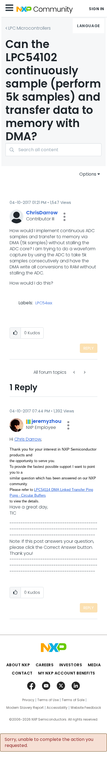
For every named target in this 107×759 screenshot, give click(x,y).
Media (94, 665)
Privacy (28, 700)
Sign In (96, 9)
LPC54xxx (43, 303)
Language (88, 26)
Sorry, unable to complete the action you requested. (49, 742)
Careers (45, 665)
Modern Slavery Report (25, 707)
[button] (64, 217)
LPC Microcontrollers (29, 28)
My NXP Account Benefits (66, 673)
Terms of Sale (73, 700)
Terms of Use (48, 700)
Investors (70, 665)
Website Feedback (86, 707)
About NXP (18, 665)
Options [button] (87, 174)
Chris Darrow (27, 439)
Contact (22, 673)
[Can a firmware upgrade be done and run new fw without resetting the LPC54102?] (84, 372)
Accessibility (57, 707)
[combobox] (53, 149)
